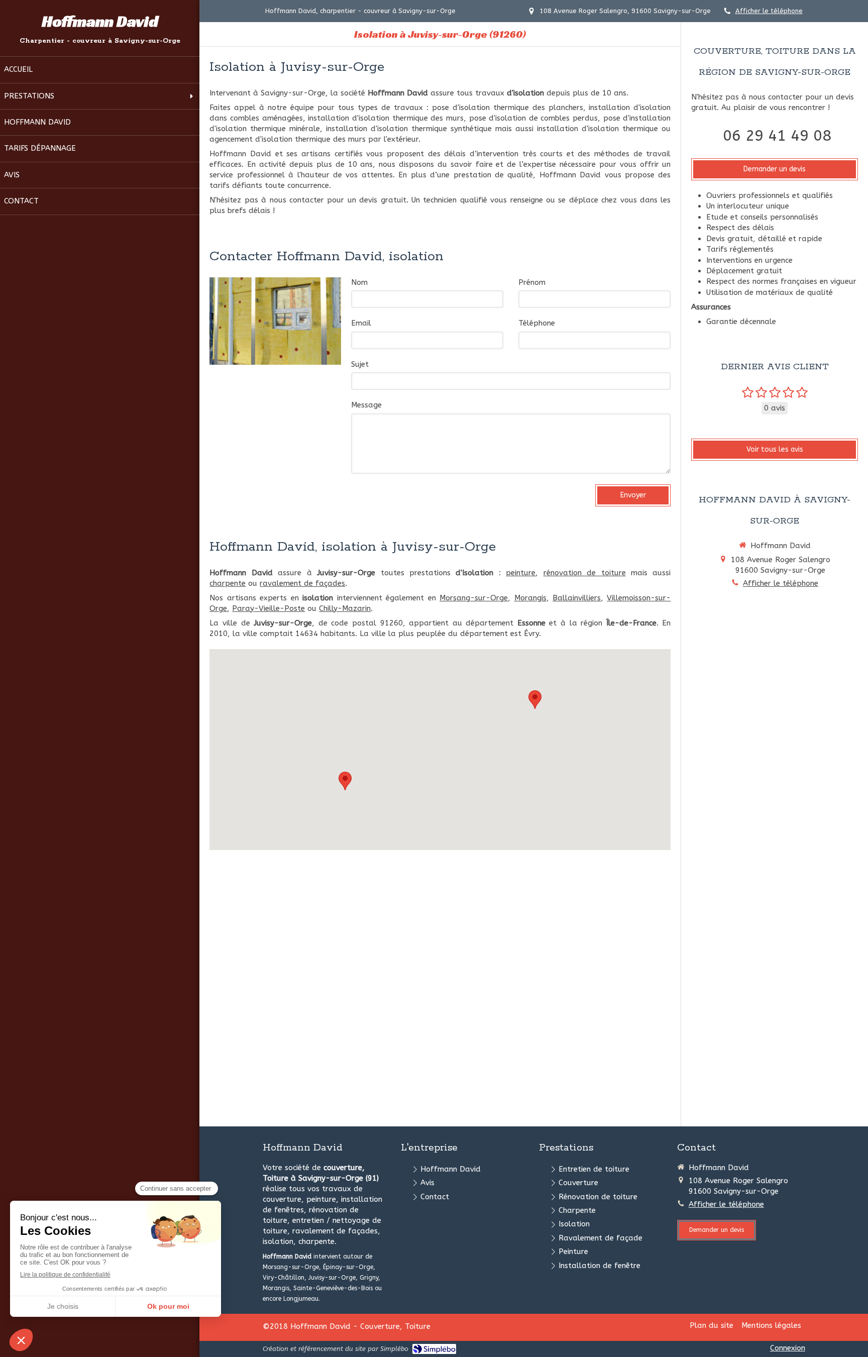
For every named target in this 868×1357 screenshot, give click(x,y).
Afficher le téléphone (769, 11)
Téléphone (536, 323)
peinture (520, 572)
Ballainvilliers (577, 597)
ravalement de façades (302, 583)
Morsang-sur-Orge (474, 597)
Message (366, 404)
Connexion (787, 1347)
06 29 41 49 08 (777, 136)
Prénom (532, 282)
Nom (359, 282)
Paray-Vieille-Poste (268, 608)
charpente (227, 583)
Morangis (530, 597)
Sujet (360, 364)
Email (361, 323)
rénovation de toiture (585, 572)
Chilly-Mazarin (345, 608)
